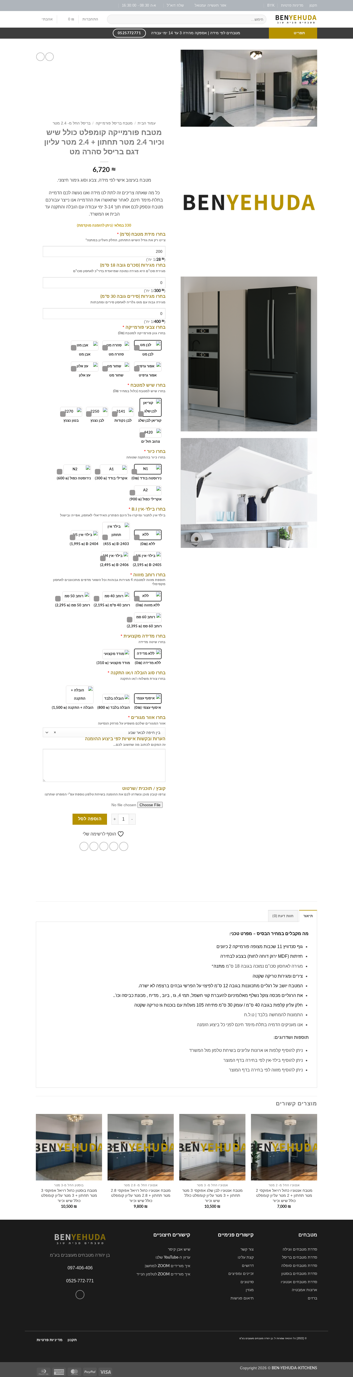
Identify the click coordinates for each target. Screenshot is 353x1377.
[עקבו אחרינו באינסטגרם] (49, 5)
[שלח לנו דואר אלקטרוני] (44, 5)
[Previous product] (40, 56)
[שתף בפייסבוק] (123, 846)
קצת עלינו (246, 1257)
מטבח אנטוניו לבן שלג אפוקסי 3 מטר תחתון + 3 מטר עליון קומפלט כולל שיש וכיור (212, 1195)
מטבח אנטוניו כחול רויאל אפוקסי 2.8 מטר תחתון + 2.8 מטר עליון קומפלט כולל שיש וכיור (141, 1195)
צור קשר (247, 1249)
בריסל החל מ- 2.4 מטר (71, 123)
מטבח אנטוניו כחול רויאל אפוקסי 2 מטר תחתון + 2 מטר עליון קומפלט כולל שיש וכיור (284, 1195)
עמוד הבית (147, 123)
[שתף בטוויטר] (113, 846)
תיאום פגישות (242, 1298)
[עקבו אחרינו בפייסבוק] (54, 5)
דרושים (248, 1265)
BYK (271, 5)
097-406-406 (80, 1267)
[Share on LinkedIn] (84, 846)
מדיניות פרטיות (292, 5)
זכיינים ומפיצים (241, 1273)
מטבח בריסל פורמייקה (114, 123)
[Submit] (112, 19)
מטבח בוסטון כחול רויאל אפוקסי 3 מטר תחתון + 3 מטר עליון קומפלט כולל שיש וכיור (69, 1195)
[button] (90, 19)
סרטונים (247, 1282)
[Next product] (49, 56)
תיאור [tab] (308, 916)
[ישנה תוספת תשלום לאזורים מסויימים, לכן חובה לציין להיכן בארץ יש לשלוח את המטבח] (126, 718)
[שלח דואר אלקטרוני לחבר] (103, 846)
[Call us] (80, 1294)
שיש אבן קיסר (179, 1249)
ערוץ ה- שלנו (173, 1257)
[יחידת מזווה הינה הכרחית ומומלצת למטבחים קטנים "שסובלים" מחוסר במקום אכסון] (128, 575)
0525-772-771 (80, 1280)
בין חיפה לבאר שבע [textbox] (107, 732)
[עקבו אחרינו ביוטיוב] (38, 5)
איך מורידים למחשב (167, 1266)
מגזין (250, 1290)
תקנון (313, 5)
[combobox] (104, 732)
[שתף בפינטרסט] (93, 846)
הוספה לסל (89, 819)
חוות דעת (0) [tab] (282, 916)
